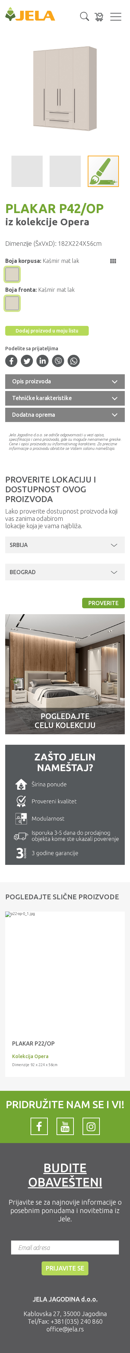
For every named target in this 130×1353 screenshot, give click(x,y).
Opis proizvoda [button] (31, 381)
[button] (84, 16)
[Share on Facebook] (11, 362)
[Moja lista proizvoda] (98, 17)
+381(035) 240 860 (77, 1321)
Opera (73, 221)
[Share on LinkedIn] (42, 362)
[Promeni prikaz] (113, 261)
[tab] (65, 381)
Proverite (103, 603)
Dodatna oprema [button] (33, 415)
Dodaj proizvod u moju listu (47, 331)
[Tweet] (27, 362)
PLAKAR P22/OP (33, 1043)
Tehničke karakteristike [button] (41, 398)
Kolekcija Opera (30, 1056)
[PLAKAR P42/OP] (65, 914)
